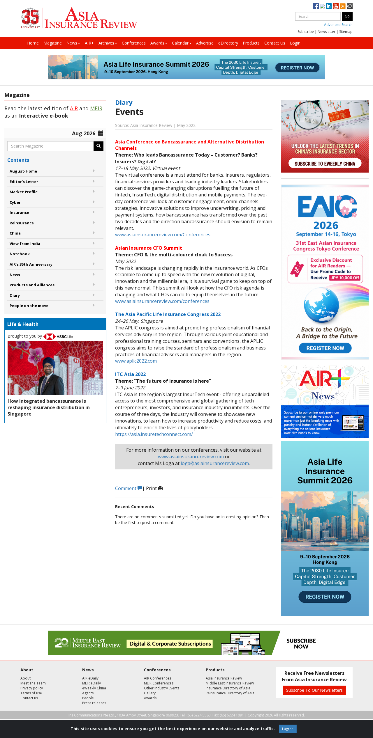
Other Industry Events (161, 688)
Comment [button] (126, 488)
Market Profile (24, 191)
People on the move (29, 305)
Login (295, 43)
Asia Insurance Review (224, 678)
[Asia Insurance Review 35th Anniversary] (78, 18)
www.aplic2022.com (136, 361)
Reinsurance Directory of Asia (230, 693)
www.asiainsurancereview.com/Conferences (162, 234)
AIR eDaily (90, 678)
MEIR (96, 108)
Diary (15, 295)
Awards (157, 43)
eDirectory (228, 43)
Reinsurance (22, 223)
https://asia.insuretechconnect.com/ (154, 434)
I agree (287, 728)
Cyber (15, 202)
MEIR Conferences (158, 683)
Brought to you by (25, 336)
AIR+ (89, 43)
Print (152, 488)
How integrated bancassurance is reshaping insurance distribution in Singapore (49, 407)
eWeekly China (94, 688)
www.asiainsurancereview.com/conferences (162, 301)
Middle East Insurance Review (230, 683)
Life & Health (22, 324)
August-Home (23, 171)
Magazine (52, 43)
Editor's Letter (24, 181)
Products (251, 43)
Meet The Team (33, 683)
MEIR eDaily (91, 683)
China (15, 233)
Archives (106, 43)
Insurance (19, 212)
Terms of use (31, 693)
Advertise (205, 43)
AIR (74, 108)
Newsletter (326, 31)
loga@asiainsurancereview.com (215, 463)
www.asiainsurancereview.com (191, 456)
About (25, 678)
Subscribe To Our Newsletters (314, 690)
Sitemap (346, 31)
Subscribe (306, 31)
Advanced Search (338, 24)
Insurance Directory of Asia (228, 688)
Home (33, 43)
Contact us (29, 698)
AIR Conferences (157, 678)
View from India (25, 243)
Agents (88, 693)
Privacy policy (31, 688)
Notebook (20, 253)
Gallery (150, 693)
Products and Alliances (32, 285)
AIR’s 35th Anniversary (31, 264)
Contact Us (274, 43)
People (88, 698)
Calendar (180, 43)
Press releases (94, 702)
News (71, 43)
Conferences (134, 43)
